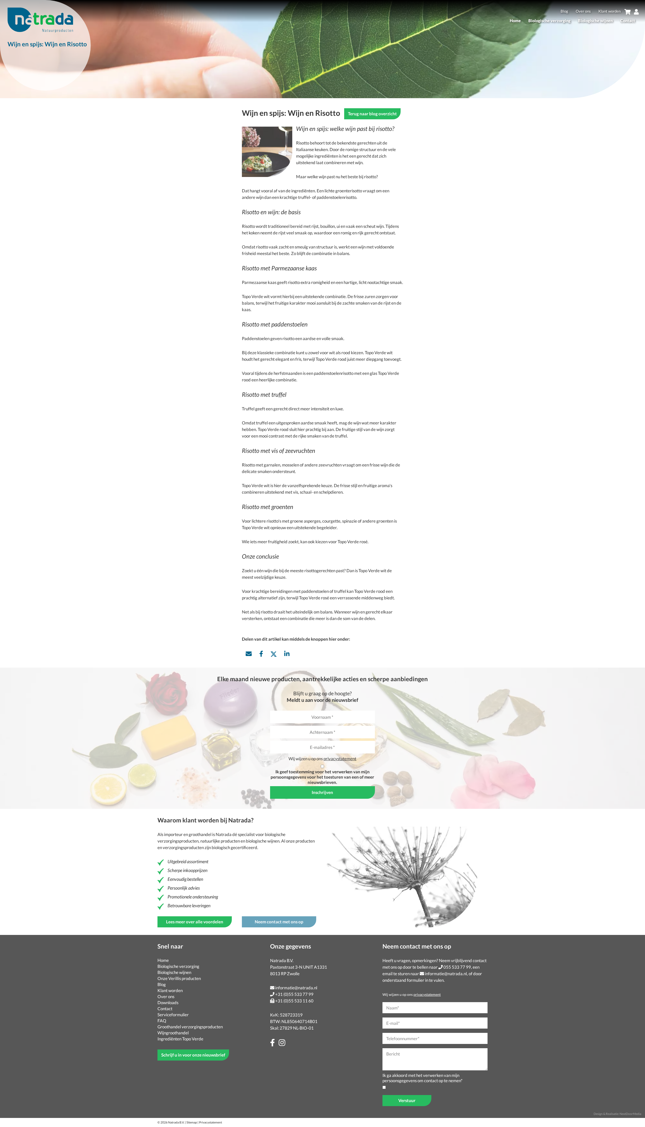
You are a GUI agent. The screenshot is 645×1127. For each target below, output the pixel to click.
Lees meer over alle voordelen (194, 921)
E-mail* (393, 1023)
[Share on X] (274, 653)
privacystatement (340, 758)
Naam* (392, 1007)
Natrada (224, 834)
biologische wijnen (262, 841)
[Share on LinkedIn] (286, 653)
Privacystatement (210, 1122)
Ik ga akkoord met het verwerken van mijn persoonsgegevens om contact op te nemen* (422, 1078)
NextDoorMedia (630, 1114)
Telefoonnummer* (403, 1038)
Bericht (393, 1054)
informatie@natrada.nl (296, 987)
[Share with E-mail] (249, 653)
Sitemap (191, 1122)
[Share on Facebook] (261, 653)
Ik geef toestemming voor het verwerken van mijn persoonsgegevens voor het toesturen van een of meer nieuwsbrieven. (322, 777)
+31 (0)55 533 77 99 (294, 994)
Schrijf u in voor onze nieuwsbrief (193, 1055)
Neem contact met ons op (279, 921)
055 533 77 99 (457, 967)
